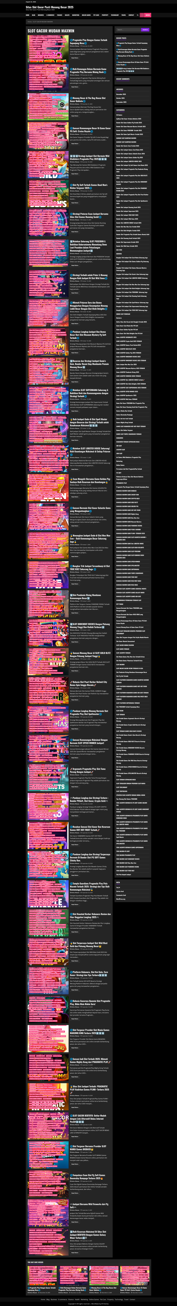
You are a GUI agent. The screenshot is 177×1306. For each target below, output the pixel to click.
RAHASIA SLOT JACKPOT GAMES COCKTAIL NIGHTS (131, 589)
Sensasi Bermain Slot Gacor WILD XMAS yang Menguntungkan (129, 615)
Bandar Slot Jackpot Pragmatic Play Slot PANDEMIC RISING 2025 (131, 189)
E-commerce (50, 15)
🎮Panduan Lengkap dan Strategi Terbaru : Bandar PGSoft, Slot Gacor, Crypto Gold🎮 (89, 799)
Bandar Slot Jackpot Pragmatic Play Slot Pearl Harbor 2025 (132, 195)
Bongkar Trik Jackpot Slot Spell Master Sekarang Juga (132, 302)
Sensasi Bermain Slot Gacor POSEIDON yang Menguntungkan (47, 246)
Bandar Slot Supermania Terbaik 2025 (127, 242)
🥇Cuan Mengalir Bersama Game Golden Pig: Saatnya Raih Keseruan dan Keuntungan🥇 (90, 480)
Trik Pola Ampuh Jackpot (36, 60)
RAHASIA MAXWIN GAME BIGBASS (55, 1145)
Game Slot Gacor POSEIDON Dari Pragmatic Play (130, 403)
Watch (148, 15)
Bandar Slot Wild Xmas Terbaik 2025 (127, 246)
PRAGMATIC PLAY (34, 153)
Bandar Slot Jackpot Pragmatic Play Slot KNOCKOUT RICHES (131, 183)
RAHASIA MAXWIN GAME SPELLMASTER (127, 565)
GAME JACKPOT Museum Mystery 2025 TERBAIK (130, 368)
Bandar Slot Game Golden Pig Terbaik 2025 (129, 123)
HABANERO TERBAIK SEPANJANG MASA (127, 442)
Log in (118, 887)
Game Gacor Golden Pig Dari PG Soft (127, 329)
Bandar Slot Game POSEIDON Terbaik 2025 (129, 130)
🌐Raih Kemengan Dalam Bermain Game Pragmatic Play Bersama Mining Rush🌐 (88, 70)
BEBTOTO (60, 1114)
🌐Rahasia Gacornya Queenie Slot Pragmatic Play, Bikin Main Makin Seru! (90, 1002)
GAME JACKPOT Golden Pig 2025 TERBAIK (128, 353)
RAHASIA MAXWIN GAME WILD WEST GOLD (128, 581)
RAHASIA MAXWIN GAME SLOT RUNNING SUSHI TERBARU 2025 (130, 556)
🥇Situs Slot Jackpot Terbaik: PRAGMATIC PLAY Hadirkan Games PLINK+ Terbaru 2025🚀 (89, 1089)
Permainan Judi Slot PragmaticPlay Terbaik (129, 469)
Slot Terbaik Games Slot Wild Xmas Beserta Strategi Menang (46, 279)
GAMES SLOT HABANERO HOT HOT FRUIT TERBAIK (131, 426)
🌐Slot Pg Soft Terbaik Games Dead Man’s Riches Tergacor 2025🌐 (88, 186)
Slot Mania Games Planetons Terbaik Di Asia (42, 70)
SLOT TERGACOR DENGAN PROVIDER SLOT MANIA (43, 51)
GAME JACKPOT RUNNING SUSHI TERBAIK (128, 376)
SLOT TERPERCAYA (47, 53)
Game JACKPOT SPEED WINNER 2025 (127, 391)
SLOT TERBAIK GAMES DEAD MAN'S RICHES (41, 193)
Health (67, 15)
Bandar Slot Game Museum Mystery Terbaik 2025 (131, 126)
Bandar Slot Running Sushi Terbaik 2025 (128, 238)
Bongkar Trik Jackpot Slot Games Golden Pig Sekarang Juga (132, 262)
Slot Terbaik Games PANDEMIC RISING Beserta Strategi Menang (47, 596)
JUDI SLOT (32, 998)
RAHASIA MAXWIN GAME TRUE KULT (126, 577)
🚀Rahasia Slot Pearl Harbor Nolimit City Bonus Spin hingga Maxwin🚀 (88, 683)
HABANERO (119, 438)
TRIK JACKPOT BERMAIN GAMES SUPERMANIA (42, 113)
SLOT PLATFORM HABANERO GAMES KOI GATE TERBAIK (45, 592)
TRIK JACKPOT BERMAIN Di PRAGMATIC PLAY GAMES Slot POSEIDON (48, 111)
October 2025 (120, 98)
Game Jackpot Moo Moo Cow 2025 (126, 364)
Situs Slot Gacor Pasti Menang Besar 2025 (49, 7)
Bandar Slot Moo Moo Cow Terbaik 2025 (128, 227)
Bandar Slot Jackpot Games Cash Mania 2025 (129, 150)
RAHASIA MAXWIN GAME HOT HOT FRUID (128, 510)
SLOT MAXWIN (62, 41)
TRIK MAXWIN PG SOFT (36, 57)
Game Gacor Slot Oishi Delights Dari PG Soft (129, 333)
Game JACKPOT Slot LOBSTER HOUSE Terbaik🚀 (130, 380)
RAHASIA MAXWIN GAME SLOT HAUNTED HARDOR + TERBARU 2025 (131, 538)
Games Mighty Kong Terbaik (124, 422)
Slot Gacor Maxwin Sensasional (38, 39)
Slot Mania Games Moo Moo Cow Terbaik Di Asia (43, 541)
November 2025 (121, 94)
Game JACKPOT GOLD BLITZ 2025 (126, 349)
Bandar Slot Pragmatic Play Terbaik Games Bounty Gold (132, 234)
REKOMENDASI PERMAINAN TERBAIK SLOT (52, 153)
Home (27, 15)
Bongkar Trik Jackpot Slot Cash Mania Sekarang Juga (132, 258)
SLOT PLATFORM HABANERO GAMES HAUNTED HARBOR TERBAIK (48, 95)
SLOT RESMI (33, 48)
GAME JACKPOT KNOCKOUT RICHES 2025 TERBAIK (131, 360)
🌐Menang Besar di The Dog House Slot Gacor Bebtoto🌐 (87, 99)
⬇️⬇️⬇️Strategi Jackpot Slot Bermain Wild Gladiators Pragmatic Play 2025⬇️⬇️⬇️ (89, 157)
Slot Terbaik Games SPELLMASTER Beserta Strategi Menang (46, 424)
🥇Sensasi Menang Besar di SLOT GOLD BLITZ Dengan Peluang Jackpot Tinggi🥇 (90, 654)
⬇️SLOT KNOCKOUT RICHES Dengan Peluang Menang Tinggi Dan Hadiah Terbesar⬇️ (90, 625)
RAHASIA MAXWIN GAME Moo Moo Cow (127, 518)
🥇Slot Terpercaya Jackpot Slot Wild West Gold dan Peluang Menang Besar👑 (88, 944)
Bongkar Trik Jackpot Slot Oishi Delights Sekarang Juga (132, 288)
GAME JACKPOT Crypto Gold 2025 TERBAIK (129, 341)
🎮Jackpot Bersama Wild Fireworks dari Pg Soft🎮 (89, 1205)
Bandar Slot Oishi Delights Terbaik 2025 (128, 230)
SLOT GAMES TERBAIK (36, 41)
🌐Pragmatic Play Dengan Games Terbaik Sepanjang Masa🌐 (88, 41)
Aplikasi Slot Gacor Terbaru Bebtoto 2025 (128, 119)
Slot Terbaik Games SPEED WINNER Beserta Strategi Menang (46, 748)
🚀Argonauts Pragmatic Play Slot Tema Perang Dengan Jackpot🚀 (87, 770)
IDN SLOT (32, 1056)
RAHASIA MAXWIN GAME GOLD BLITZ (127, 502)
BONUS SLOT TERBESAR (36, 1116)
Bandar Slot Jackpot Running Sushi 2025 (128, 207)
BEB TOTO (53, 1114)
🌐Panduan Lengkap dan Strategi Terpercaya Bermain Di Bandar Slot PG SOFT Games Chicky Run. (90, 857)
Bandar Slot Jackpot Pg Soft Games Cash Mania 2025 (132, 165)
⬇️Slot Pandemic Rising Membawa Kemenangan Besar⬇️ (85, 596)
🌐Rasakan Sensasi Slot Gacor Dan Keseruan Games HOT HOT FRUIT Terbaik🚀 (90, 828)
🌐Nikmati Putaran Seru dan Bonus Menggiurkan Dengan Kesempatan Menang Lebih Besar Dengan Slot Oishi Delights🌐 (89, 305)
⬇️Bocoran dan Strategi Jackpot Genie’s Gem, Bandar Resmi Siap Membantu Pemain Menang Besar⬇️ (89, 364)
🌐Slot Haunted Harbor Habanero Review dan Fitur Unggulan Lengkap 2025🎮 (90, 915)
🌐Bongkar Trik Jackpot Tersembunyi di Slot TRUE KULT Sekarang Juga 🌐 (90, 567)
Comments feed (121, 895)
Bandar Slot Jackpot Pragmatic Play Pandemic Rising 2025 (132, 170)
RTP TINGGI (33, 155)
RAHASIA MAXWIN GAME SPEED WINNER (128, 561)
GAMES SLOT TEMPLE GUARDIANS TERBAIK (128, 434)
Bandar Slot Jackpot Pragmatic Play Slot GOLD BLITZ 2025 (131, 176)
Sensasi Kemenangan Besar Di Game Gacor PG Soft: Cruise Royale (131, 622)
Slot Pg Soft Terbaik (35, 46)
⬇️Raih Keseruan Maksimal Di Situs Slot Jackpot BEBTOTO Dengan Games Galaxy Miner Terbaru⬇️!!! (88, 1234)
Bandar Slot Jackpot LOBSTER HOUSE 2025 (129, 161)
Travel (124, 15)
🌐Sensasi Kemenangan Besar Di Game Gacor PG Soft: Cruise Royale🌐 (90, 129)
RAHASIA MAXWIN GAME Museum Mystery (128, 522)
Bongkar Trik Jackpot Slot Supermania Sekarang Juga (132, 306)
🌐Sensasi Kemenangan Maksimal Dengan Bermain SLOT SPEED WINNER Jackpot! (89, 741)
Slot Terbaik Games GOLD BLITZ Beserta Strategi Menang (45, 661)
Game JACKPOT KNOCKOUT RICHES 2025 (128, 357)
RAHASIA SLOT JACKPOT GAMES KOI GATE (41, 969)
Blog (33, 15)
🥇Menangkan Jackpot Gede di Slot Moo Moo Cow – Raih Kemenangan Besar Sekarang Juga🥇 (90, 538)
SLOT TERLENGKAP (35, 53)
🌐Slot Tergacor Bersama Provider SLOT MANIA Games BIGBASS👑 (88, 1147)
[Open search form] (137, 15)
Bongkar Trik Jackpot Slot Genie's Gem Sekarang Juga (132, 274)
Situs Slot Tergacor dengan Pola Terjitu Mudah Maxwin (45, 37)
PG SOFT (48, 1174)
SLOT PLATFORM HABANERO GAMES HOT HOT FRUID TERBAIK (47, 837)
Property (105, 15)
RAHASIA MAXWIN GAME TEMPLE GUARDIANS (42, 882)
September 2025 (121, 102)
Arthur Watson (75, 46)
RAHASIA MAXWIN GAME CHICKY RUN (40, 853)
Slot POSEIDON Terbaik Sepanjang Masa (53, 46)
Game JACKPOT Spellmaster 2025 (126, 395)
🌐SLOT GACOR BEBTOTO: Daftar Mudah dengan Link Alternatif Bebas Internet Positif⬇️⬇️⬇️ (88, 1118)
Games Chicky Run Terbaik (124, 411)
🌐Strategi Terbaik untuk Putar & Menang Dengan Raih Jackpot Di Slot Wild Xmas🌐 (88, 276)
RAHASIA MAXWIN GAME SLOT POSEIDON (52, 241)
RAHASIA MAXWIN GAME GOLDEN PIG (127, 506)
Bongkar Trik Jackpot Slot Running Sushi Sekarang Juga (131, 297)
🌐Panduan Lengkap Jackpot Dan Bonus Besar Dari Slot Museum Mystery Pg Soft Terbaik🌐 (88, 334)
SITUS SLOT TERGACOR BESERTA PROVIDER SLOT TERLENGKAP (47, 248)
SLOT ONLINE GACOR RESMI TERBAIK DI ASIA (42, 44)
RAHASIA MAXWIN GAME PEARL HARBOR (128, 529)
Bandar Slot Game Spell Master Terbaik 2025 (129, 134)
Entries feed (120, 891)
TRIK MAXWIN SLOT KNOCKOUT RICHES (41, 641)
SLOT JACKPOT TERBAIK (49, 41)
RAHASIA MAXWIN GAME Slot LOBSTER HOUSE (130, 543)
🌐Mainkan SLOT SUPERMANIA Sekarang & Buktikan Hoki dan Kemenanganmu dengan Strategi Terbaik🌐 (89, 393)
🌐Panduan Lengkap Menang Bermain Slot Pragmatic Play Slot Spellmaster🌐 (89, 712)
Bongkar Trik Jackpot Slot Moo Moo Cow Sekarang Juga (132, 284)
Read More (75, 58)
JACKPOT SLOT (41, 1056)
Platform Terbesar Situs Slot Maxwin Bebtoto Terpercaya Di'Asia (129, 478)
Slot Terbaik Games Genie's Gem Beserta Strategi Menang (46, 366)
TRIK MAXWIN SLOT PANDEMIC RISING (40, 612)
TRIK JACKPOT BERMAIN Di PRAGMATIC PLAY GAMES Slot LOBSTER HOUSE (50, 465)
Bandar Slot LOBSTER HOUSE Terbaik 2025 (128, 223)
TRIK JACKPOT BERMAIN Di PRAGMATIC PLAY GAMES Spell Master (48, 436)
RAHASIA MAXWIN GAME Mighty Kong (40, 1058)
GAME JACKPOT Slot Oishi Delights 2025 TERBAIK (131, 384)
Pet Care (96, 15)
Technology (115, 15)
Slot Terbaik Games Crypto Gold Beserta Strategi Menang (45, 808)
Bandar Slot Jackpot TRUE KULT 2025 (127, 215)
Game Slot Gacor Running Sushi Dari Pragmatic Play (131, 407)
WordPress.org (120, 899)
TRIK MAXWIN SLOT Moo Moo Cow (39, 557)
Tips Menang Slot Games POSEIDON (40, 262)
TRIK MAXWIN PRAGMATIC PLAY (53, 57)
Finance (59, 15)
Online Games (86, 15)
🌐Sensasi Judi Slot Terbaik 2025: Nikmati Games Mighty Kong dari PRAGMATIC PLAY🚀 (90, 1060)
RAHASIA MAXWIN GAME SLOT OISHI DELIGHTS (130, 547)
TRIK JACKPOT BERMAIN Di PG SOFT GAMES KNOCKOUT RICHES (47, 637)
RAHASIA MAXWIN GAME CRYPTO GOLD (127, 498)
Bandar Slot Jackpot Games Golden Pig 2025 (129, 157)
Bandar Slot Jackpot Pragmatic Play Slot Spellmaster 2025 (132, 202)
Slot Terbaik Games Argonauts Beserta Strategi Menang (45, 777)
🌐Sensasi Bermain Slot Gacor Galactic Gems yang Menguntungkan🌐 (90, 509)
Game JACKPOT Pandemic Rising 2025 (127, 372)
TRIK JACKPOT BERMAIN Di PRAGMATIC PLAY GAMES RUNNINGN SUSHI (49, 227)
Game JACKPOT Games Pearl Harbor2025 (128, 345)
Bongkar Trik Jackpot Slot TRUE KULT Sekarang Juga (131, 310)
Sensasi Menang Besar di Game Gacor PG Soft (129, 627)
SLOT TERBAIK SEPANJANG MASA (56, 77)
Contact (131, 15)
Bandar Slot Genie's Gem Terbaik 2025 (127, 146)
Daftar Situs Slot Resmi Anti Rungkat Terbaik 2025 (131, 322)
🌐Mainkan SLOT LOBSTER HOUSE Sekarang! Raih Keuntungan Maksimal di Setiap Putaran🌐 (90, 451)
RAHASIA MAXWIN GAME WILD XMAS (127, 585)
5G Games (119, 115)
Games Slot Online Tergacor (124, 430)
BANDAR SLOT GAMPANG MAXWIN (39, 1114)
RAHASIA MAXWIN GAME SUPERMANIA (127, 569)
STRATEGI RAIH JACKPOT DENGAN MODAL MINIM (43, 55)
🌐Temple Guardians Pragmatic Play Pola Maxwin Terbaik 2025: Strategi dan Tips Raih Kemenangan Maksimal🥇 (89, 886)
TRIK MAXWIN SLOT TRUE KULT (38, 382)
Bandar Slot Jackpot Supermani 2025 (127, 211)
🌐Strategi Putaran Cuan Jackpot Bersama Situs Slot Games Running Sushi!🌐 (89, 215)
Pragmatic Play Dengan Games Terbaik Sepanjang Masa (132, 487)
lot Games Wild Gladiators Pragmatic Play (128, 457)
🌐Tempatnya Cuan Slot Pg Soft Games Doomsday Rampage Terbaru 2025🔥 (87, 1176)
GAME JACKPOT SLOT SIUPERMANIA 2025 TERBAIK (131, 388)
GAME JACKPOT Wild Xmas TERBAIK (126, 399)
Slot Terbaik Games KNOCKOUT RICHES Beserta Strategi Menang (47, 625)
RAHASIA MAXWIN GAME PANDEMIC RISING (129, 526)
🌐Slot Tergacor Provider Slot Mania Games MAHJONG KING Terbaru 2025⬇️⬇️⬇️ (89, 1031)
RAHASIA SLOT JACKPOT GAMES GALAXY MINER (43, 1232)
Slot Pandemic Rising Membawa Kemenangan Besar (131, 672)
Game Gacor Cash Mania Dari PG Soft (127, 326)
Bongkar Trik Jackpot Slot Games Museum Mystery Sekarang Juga (131, 269)
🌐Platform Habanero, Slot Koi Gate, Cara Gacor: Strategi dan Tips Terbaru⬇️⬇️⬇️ (89, 973)
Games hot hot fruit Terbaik (124, 418)
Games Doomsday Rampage (37, 1172)
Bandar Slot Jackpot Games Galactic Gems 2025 (130, 154)
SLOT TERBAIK (42, 48)
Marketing (75, 15)
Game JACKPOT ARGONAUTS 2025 (126, 337)
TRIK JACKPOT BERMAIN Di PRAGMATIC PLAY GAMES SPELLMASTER (48, 140)
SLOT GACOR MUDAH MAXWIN (56, 39)
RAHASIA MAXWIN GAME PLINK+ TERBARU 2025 (43, 1087)
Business (41, 15)
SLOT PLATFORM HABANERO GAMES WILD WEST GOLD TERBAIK (47, 954)
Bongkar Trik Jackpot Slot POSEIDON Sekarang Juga (131, 292)
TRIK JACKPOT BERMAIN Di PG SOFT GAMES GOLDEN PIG (45, 494)
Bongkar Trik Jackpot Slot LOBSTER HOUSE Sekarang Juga (132, 279)
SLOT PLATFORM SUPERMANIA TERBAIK (53, 75)
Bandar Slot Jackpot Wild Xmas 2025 (127, 219)
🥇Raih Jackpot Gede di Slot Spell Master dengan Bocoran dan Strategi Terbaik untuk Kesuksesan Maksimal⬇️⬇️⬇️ (89, 422)
